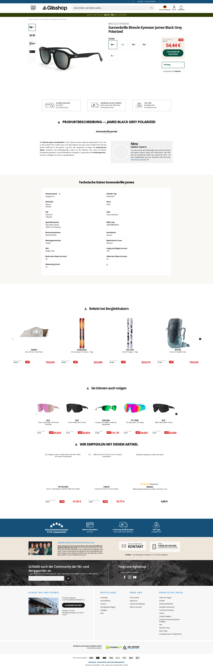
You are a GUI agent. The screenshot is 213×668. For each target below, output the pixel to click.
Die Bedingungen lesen (107, 107)
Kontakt (162, 601)
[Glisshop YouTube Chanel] (134, 577)
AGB (102, 613)
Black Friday (163, 631)
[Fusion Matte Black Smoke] (77, 408)
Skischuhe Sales (164, 628)
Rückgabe (103, 610)
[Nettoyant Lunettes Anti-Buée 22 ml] (149, 467)
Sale (160, 625)
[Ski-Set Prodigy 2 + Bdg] (129, 333)
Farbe (111, 38)
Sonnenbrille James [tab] (106, 131)
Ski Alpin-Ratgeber (165, 616)
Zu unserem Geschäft (73, 605)
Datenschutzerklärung (137, 604)
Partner (161, 613)
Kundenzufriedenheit (166, 604)
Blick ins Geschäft (135, 607)
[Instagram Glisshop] (129, 577)
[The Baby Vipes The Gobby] (135, 408)
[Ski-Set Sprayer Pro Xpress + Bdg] (82, 333)
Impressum (133, 601)
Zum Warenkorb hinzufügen (173, 53)
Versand (103, 604)
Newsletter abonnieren (167, 607)
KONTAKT (135, 546)
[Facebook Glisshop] (124, 577)
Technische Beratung (166, 610)
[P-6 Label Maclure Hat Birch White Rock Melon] (63, 467)
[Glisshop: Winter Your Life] (54, 8)
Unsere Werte (134, 598)
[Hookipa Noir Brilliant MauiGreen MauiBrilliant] (106, 408)
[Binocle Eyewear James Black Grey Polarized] (71, 58)
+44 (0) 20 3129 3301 (138, 159)
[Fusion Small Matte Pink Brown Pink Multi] (48, 408)
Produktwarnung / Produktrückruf (170, 634)
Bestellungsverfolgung (107, 607)
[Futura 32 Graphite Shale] (177, 333)
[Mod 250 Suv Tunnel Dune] (34, 333)
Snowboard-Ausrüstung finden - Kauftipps (169, 620)
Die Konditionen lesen (62, 107)
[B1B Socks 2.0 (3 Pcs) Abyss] (106, 467)
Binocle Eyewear (118, 23)
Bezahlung (103, 598)
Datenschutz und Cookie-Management (111, 662)
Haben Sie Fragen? (165, 598)
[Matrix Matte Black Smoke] (164, 408)
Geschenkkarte (105, 601)
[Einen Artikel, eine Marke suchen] (152, 8)
